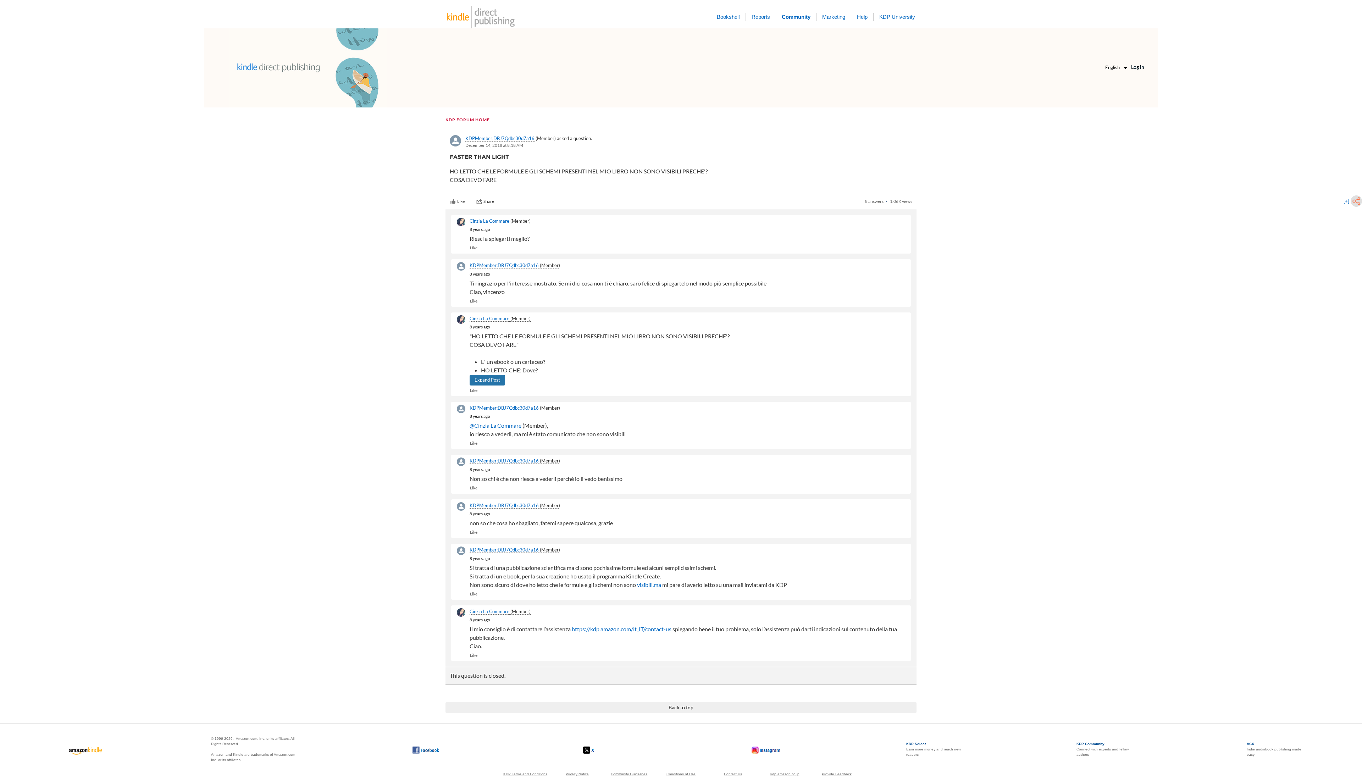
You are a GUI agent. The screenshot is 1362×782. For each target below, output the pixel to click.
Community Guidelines (629, 774)
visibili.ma (649, 584)
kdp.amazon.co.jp (784, 774)
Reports (761, 17)
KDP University (897, 17)
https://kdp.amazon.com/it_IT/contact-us (621, 629)
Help (862, 17)
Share (488, 201)
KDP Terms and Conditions (525, 774)
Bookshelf (728, 17)
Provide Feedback (837, 774)
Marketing (833, 17)
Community (796, 17)
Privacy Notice (577, 774)
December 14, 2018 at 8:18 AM (494, 145)
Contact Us (733, 774)
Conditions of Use (681, 774)
